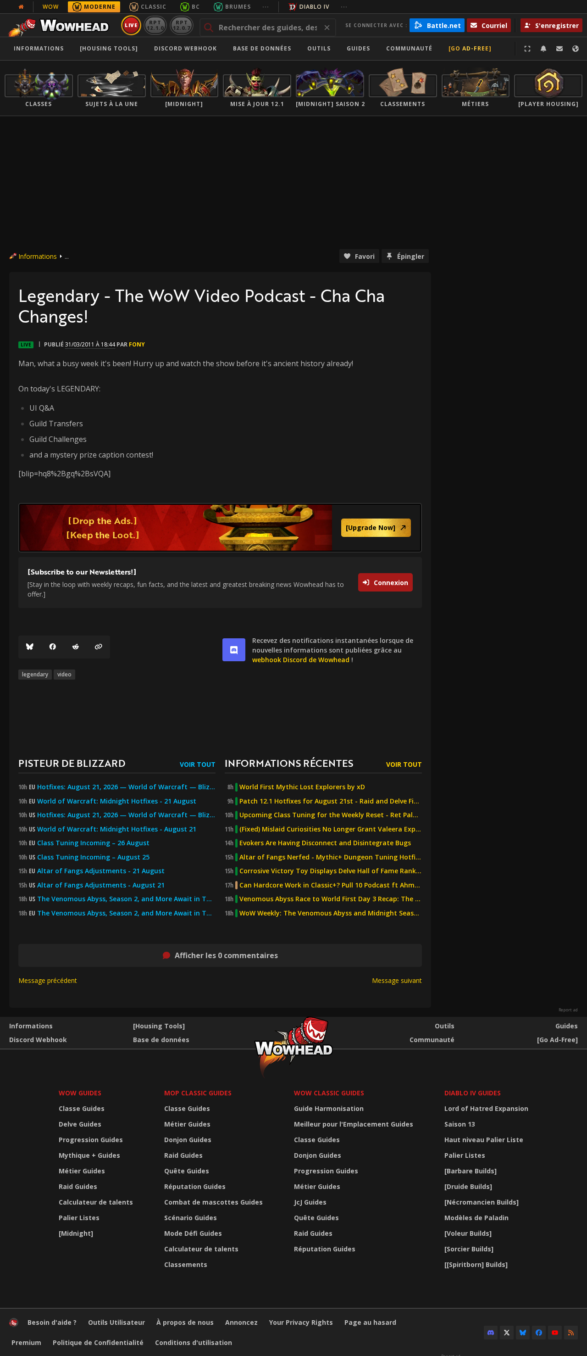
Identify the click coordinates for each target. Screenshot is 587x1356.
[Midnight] (76, 1233)
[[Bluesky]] (29, 647)
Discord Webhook (185, 48)
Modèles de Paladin (476, 1217)
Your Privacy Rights (301, 1322)
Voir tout (198, 764)
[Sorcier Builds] (468, 1248)
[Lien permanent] (98, 647)
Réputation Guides (195, 1186)
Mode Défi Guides (193, 1233)
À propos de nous (185, 1322)
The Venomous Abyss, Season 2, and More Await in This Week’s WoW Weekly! (126, 899)
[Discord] (491, 1332)
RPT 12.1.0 (155, 25)
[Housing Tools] (159, 1025)
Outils (444, 1025)
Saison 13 (459, 1124)
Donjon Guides (187, 1139)
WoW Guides (80, 1092)
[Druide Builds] (468, 1186)
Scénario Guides (190, 1217)
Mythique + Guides (89, 1155)
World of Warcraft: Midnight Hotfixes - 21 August (116, 801)
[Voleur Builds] (468, 1233)
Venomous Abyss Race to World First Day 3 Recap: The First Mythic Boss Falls (330, 899)
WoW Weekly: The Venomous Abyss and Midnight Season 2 (330, 913)
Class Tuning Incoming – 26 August (93, 843)
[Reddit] (75, 647)
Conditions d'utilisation (193, 1342)
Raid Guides (78, 1186)
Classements (185, 1264)
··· (265, 7)
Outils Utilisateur (116, 1322)
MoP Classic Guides (198, 1092)
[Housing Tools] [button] (109, 48)
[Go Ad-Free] (470, 48)
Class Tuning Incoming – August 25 (93, 857)
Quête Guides (186, 1170)
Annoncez (241, 1322)
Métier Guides (82, 1170)
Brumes (238, 7)
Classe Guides (82, 1108)
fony (137, 344)
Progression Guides (91, 1139)
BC (196, 7)
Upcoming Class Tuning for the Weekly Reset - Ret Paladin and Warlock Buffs (330, 815)
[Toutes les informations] (21, 6)
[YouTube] (555, 1332)
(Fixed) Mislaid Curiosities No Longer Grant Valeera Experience (330, 829)
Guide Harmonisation (329, 1108)
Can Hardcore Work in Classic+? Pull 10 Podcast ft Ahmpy (330, 885)
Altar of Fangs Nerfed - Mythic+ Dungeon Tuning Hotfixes (330, 857)
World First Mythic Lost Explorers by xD (302, 787)
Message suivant (397, 980)
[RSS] (571, 1332)
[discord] (233, 649)
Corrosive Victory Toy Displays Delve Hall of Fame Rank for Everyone (330, 871)
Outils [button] (319, 48)
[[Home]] (61, 25)
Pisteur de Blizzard (71, 763)
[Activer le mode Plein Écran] (527, 49)
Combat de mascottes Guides (213, 1202)
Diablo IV (314, 7)
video (64, 674)
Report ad (568, 1010)
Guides (358, 48)
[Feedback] (559, 49)
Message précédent (47, 980)
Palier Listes (79, 1217)
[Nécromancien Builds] (481, 1202)
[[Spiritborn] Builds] (476, 1264)
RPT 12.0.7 (181, 25)
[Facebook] (52, 647)
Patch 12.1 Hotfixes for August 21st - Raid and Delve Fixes (330, 801)
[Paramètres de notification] (543, 49)
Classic (153, 7)
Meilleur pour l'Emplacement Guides (353, 1124)
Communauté (409, 48)
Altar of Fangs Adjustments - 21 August (101, 871)
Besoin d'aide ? (52, 1322)
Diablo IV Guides (472, 1092)
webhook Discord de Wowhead (300, 659)
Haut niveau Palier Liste (483, 1139)
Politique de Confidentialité (98, 1342)
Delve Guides (80, 1124)
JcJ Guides (310, 1202)
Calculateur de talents (96, 1202)
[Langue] (575, 49)
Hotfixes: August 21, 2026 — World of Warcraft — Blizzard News (126, 787)
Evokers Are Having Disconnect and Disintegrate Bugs (325, 843)
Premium (26, 1342)
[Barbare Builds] (470, 1170)
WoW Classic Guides (329, 1092)
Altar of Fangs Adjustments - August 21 (101, 885)
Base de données (262, 48)
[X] (507, 1332)
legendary (35, 674)
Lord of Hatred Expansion (486, 1108)
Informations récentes (289, 763)
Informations (39, 48)
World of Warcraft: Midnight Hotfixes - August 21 (116, 829)
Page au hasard (370, 1322)
